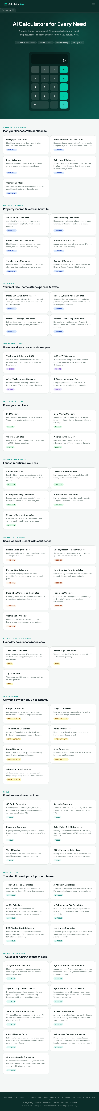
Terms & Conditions (43, 1103)
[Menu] (93, 4)
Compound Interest (28, 1097)
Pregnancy (54, 1097)
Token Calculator (83, 1097)
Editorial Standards (60, 1103)
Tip (73, 1097)
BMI (39, 1097)
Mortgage (8, 1097)
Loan (16, 1097)
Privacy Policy (27, 1103)
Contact (73, 1103)
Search (9, 10)
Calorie (45, 1097)
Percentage (65, 1097)
